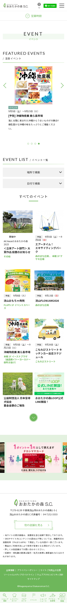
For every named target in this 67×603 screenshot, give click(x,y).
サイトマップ (33, 578)
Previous (5, 103)
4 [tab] (39, 144)
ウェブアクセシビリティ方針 (50, 574)
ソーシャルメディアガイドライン (19, 574)
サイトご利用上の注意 (50, 570)
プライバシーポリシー (27, 570)
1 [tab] (28, 144)
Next (61, 103)
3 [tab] (35, 144)
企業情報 (10, 570)
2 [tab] (32, 144)
